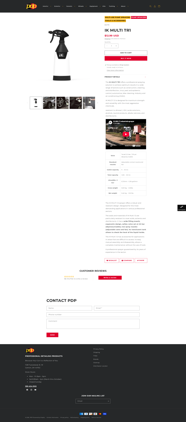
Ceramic (69, 6)
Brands (96, 359)
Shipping (107, 38)
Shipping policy (85, 417)
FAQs (95, 356)
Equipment (94, 6)
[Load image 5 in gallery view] (89, 103)
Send (52, 335)
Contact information (53, 417)
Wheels (81, 6)
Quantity (108, 42)
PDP (31, 417)
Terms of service (96, 417)
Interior (45, 6)
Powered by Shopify (39, 417)
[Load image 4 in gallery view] (76, 103)
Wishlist (112, 260)
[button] (46, 6)
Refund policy (74, 417)
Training (112, 6)
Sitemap (96, 362)
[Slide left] (27, 103)
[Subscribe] (108, 401)
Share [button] (141, 260)
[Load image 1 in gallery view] (36, 103)
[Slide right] (98, 103)
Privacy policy (64, 417)
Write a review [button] (110, 278)
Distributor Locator (100, 366)
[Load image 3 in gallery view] (62, 103)
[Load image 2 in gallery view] (49, 103)
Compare (127, 260)
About (123, 6)
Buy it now (126, 58)
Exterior (57, 6)
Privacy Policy (98, 349)
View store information (115, 70)
